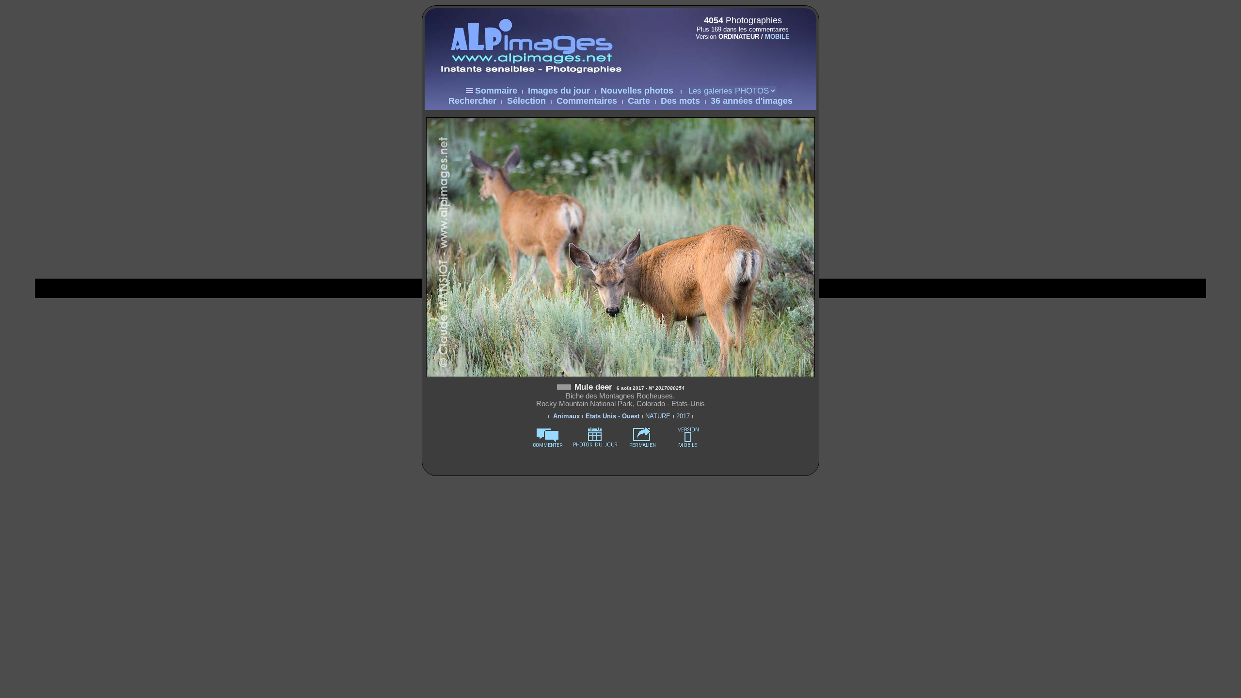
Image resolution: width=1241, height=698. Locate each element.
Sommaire (496, 90)
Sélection (526, 101)
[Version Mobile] (739, 57)
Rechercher (472, 101)
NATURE (657, 416)
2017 (683, 416)
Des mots (680, 101)
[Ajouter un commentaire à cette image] (547, 445)
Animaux (566, 416)
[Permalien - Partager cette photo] (642, 445)
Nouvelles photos (637, 90)
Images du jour (559, 90)
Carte (639, 101)
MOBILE (777, 36)
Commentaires (587, 101)
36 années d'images (752, 101)
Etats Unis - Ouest (612, 416)
